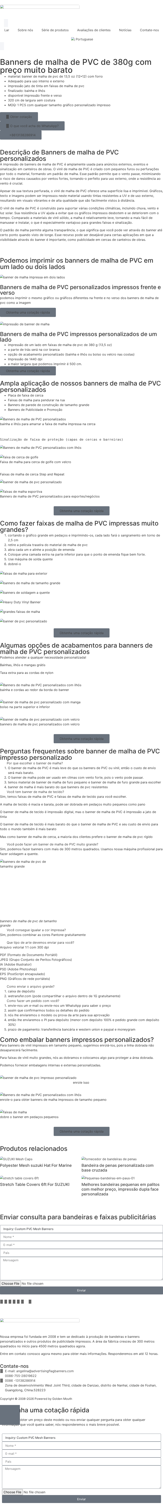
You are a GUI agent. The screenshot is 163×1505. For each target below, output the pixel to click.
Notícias (125, 30)
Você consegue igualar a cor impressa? (36, 930)
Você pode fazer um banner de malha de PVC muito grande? (52, 844)
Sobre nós (25, 30)
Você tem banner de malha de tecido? (35, 792)
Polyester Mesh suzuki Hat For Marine (36, 1165)
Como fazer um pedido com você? (33, 1001)
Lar (6, 30)
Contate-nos (149, 30)
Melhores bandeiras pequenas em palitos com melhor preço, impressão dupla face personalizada (121, 1189)
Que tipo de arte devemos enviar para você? (40, 942)
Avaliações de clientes (94, 30)
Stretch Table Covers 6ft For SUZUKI (34, 1184)
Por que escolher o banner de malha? (35, 763)
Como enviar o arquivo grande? (30, 986)
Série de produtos (55, 30)
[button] (81, 763)
